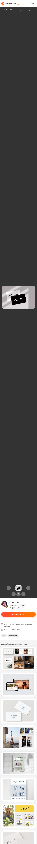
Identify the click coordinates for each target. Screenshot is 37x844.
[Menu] (33, 3)
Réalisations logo (16, 10)
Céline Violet (14, 602)
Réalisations (5, 10)
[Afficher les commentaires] (18, 594)
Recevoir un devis (18, 614)
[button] (9, 588)
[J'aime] (14, 594)
